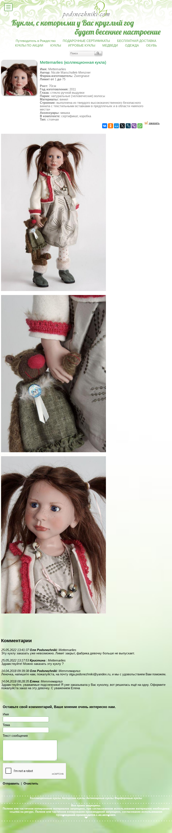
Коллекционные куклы (45, 798)
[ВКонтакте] (104, 125)
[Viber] (134, 125)
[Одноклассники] (110, 125)
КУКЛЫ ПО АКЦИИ (29, 45)
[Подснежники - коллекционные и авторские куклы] (86, 17)
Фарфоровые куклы (128, 798)
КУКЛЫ (55, 45)
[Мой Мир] (116, 125)
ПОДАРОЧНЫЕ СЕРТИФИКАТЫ (86, 41)
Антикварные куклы (100, 798)
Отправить (11, 783)
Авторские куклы (73, 798)
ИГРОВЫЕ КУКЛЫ (81, 45)
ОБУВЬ (151, 45)
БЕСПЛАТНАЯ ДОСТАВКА (136, 41)
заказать (154, 123)
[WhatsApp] (139, 125)
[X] (122, 125)
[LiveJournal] (128, 125)
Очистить (30, 783)
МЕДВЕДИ (110, 45)
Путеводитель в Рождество (36, 41)
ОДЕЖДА (132, 45)
